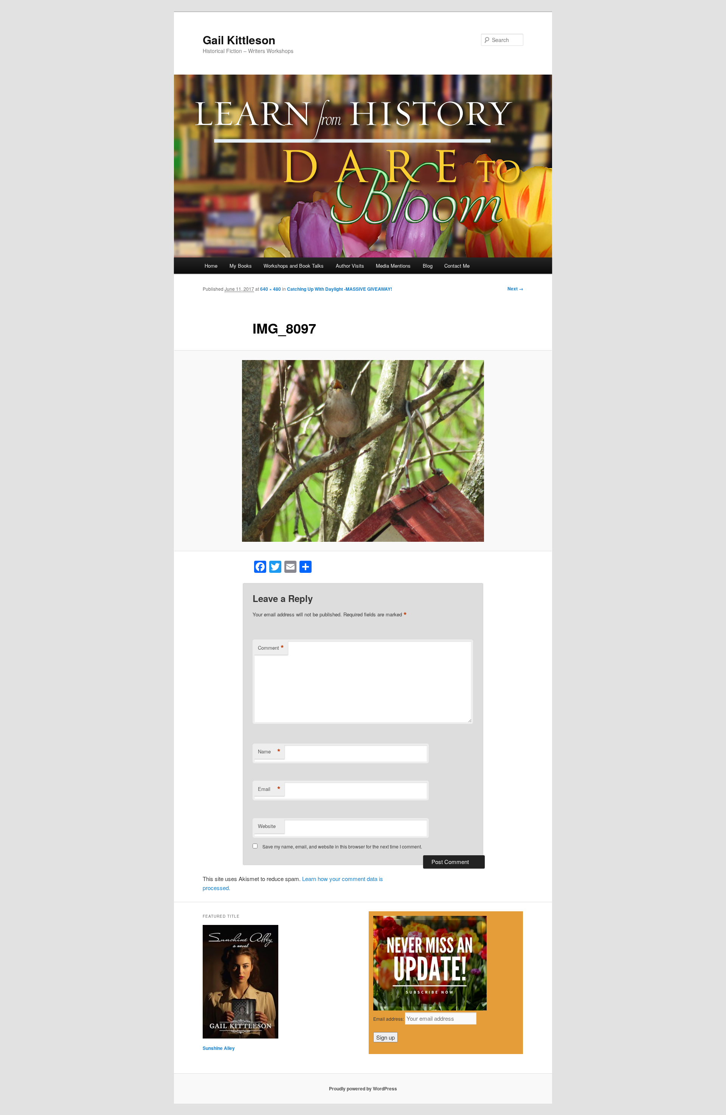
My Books (241, 265)
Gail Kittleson (239, 39)
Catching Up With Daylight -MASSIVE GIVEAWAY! (339, 288)
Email (269, 789)
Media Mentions (393, 265)
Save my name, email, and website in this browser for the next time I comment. (342, 846)
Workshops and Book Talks (294, 265)
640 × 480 (270, 288)
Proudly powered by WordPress (363, 1088)
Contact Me (457, 265)
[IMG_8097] (363, 451)
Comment (271, 648)
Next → (515, 288)
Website (267, 826)
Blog (428, 265)
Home (211, 265)
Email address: (389, 1018)
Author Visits (350, 265)
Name (269, 751)
